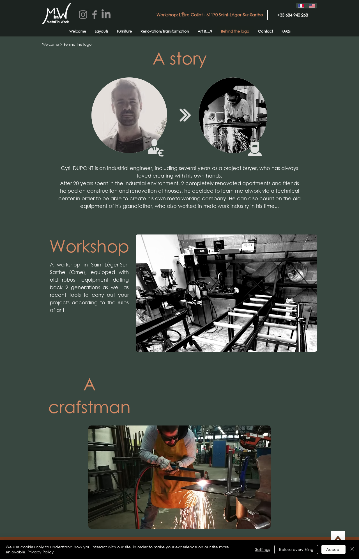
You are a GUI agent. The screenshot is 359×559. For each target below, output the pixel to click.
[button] (179, 477)
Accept (333, 549)
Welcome (50, 44)
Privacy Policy (40, 552)
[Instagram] (83, 14)
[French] (301, 5)
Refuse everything (296, 549)
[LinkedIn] (106, 14)
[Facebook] (94, 14)
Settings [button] (262, 549)
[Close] (352, 549)
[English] (312, 5)
